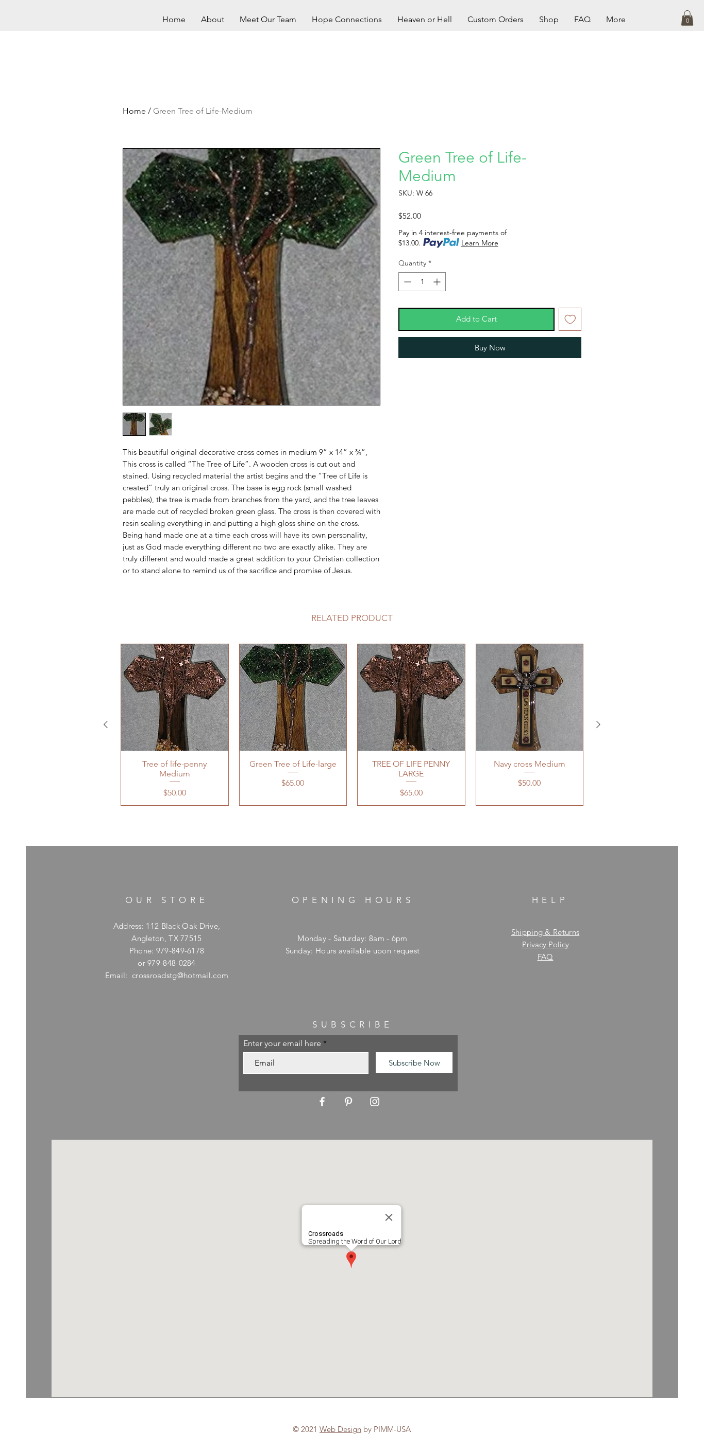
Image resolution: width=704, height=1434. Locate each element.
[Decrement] (406, 282)
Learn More (479, 242)
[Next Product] (598, 724)
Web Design (340, 1429)
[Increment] (437, 282)
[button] (687, 18)
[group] (352, 724)
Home (134, 111)
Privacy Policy (545, 944)
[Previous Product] (105, 724)
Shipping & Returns (545, 932)
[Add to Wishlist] (570, 319)
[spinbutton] (422, 282)
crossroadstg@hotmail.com (180, 975)
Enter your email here (282, 1043)
